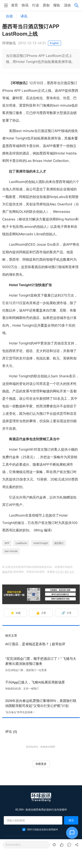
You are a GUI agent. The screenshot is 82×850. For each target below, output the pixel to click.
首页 (14, 5)
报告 (56, 5)
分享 (67, 613)
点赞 (41, 613)
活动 (67, 5)
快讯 (25, 5)
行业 (35, 5)
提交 (71, 820)
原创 (46, 5)
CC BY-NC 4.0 (65, 571)
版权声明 (7, 571)
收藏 (16, 613)
